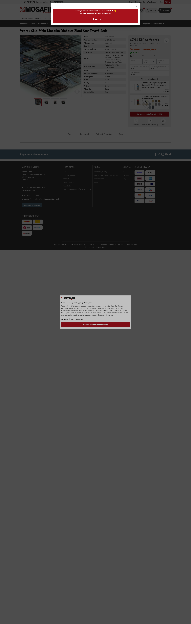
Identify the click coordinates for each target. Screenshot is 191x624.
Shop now (97, 19)
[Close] (136, 6)
